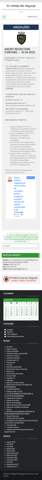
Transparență (11, 425)
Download (31, 177)
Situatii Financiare (12, 416)
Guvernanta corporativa (15, 336)
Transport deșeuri (12, 427)
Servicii (9, 409)
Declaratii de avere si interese (16, 369)
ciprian (32, 58)
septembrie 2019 (12, 464)
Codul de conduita (12, 356)
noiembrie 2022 (12, 458)
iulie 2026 (9, 444)
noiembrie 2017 (12, 466)
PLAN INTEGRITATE (13, 389)
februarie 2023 (11, 455)
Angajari (16, 60)
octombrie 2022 (12, 460)
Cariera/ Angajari (12, 351)
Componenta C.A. (12, 360)
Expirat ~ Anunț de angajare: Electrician (23, 235)
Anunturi (10, 332)
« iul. (4, 319)
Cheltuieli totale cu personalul (16, 353)
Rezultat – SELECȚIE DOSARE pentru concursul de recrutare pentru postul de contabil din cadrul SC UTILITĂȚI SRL (21, 239)
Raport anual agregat (14, 403)
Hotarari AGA (11, 376)
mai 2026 (9, 446)
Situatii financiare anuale (15, 418)
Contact (9, 365)
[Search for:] (20, 246)
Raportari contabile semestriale (17, 407)
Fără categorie (12, 334)
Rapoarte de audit (12, 400)
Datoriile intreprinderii (14, 367)
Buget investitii (11, 349)
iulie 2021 (9, 462)
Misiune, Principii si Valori (15, 382)
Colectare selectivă (13, 358)
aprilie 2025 (10, 449)
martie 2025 (10, 451)
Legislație (9, 380)
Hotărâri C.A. (10, 378)
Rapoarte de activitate (14, 398)
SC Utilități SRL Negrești (21, 5)
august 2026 (10, 442)
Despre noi (10, 371)
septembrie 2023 (12, 453)
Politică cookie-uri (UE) (14, 391)
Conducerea (10, 362)
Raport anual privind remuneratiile (18, 405)
